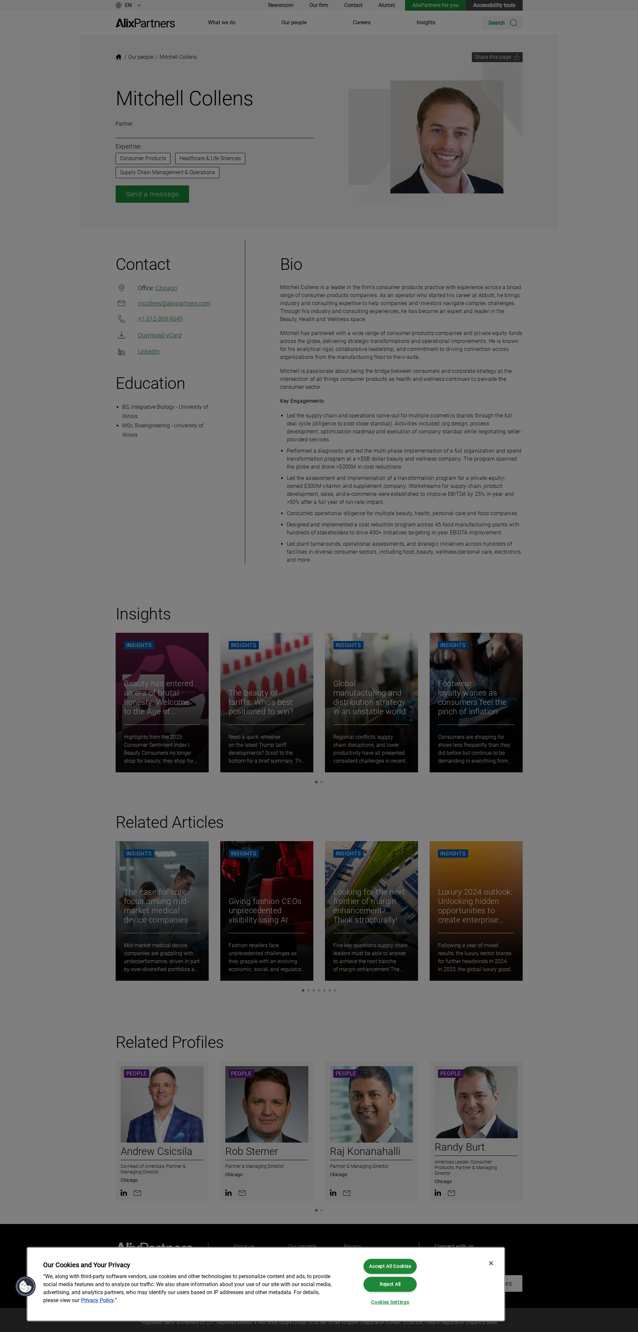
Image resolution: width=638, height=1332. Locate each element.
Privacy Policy (97, 1300)
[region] (266, 1284)
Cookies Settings (390, 1302)
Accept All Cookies (390, 1266)
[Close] (491, 1263)
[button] (25, 1286)
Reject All (390, 1284)
